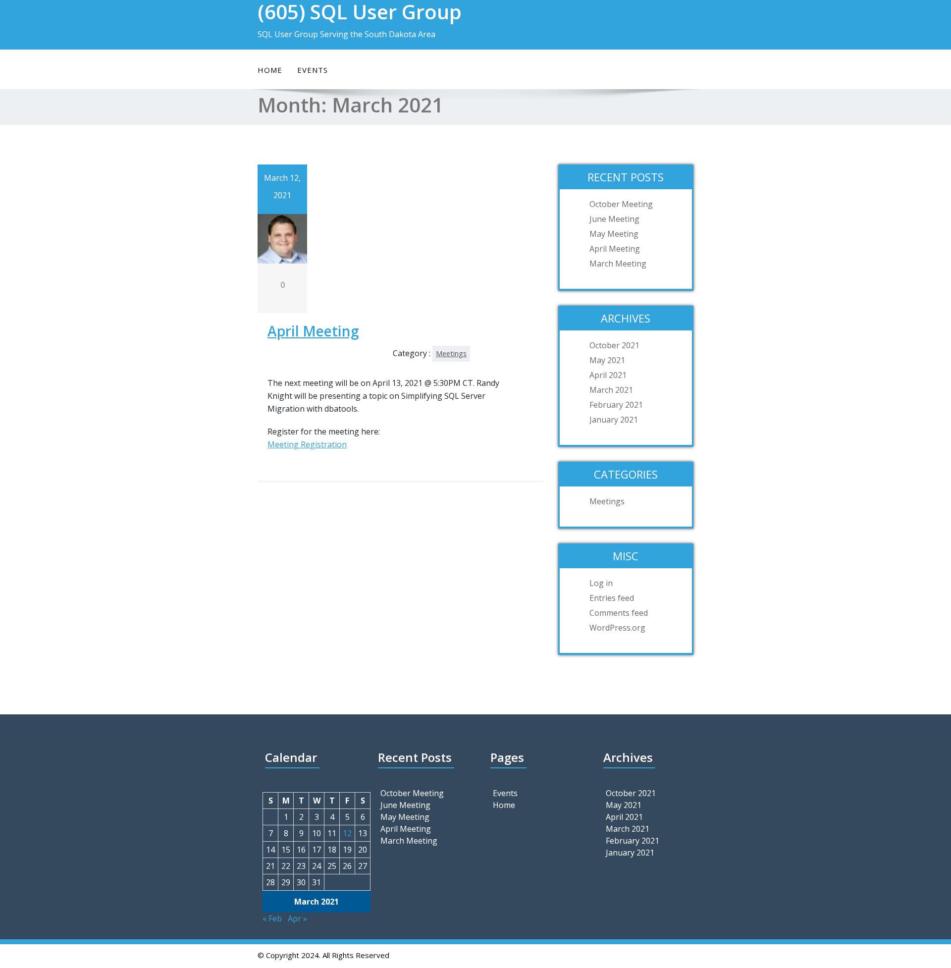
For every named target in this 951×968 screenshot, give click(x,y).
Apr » (297, 918)
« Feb (272, 918)
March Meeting (617, 264)
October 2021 (614, 345)
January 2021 (613, 420)
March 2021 (611, 390)
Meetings (451, 353)
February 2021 (616, 405)
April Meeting (313, 331)
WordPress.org (617, 628)
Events (312, 70)
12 (347, 833)
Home (270, 70)
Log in (601, 583)
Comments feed (618, 613)
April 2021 (608, 375)
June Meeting (614, 219)
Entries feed (611, 598)
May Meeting (613, 234)
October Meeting (621, 204)
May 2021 (607, 360)
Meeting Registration (307, 444)
